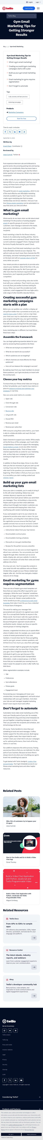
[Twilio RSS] (24, 132)
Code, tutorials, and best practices (18, 96)
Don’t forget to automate (18, 86)
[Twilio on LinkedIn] (16, 1080)
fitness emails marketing (15, 203)
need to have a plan (10, 314)
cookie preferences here (15, 1125)
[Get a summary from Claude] (16, 1031)
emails (5, 223)
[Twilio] (7, 8)
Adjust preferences (31, 1134)
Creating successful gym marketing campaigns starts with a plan (22, 67)
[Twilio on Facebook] (4, 1080)
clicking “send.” (8, 478)
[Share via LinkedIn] (15, 132)
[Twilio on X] (10, 1080)
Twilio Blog (12, 16)
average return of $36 (27, 258)
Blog (4, 46)
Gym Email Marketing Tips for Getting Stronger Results (19, 57)
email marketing (24, 191)
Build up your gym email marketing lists (22, 74)
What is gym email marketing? (20, 62)
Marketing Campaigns (14, 102)
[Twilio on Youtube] (21, 1080)
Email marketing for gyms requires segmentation (22, 81)
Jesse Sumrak (7, 154)
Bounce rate (10, 411)
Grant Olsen (7, 146)
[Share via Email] (20, 132)
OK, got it (11, 1134)
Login (37, 2)
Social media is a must (10, 447)
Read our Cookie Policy (7, 1137)
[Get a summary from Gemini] (10, 1031)
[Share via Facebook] (5, 132)
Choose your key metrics (17, 379)
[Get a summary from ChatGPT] (4, 1031)
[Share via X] (10, 132)
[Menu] (38, 8)
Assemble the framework (17, 337)
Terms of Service (29, 1129)
